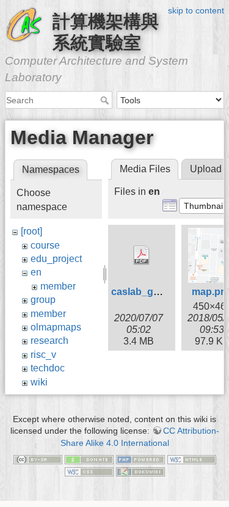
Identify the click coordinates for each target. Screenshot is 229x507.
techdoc (48, 368)
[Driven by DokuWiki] (140, 471)
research (49, 340)
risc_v (43, 354)
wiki (39, 382)
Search (106, 100)
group (43, 299)
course (45, 245)
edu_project (56, 259)
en (36, 272)
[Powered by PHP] (140, 459)
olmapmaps (56, 327)
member (58, 286)
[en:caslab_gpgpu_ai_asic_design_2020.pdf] (141, 255)
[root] (31, 231)
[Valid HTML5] (191, 459)
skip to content (196, 10)
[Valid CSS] (89, 471)
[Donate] (89, 459)
